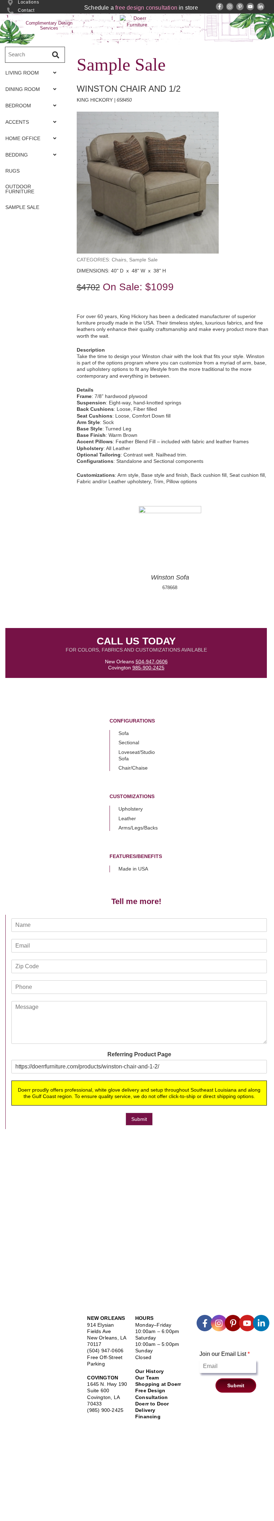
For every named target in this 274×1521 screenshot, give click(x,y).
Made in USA (133, 869)
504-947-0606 (152, 661)
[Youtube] (250, 6)
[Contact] (10, 10)
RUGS (12, 171)
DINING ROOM (22, 89)
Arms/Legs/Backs (138, 828)
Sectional (128, 742)
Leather (127, 818)
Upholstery (130, 809)
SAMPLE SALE (22, 207)
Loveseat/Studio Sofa (136, 755)
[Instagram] (230, 6)
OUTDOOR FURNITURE (19, 189)
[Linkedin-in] (260, 6)
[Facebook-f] (219, 6)
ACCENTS (17, 122)
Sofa (123, 733)
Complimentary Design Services (49, 25)
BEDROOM (18, 105)
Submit (139, 1119)
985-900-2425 (148, 667)
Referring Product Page (139, 1054)
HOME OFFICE (22, 138)
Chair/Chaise (133, 768)
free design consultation (146, 8)
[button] (32, 73)
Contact (26, 10)
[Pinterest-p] (240, 6)
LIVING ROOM (22, 73)
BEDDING (16, 155)
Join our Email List (224, 1354)
